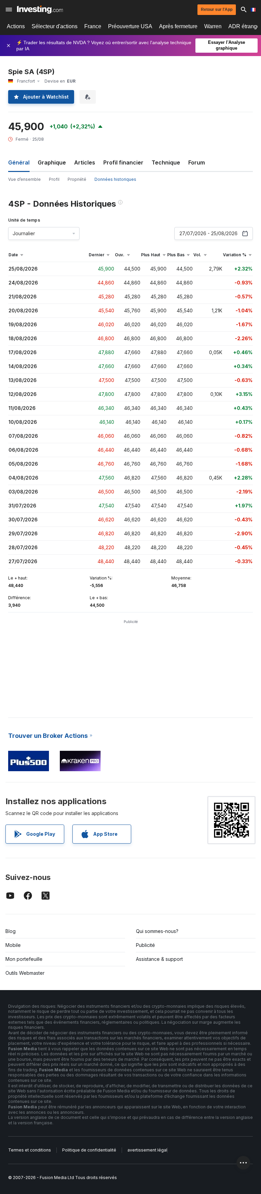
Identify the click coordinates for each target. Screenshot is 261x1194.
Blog (10, 931)
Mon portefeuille (23, 959)
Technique (166, 162)
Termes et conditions (29, 1150)
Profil (54, 179)
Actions (16, 26)
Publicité (145, 945)
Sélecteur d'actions (54, 26)
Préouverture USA (130, 26)
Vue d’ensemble (24, 179)
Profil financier (123, 162)
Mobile (13, 945)
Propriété (77, 179)
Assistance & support (159, 959)
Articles (84, 162)
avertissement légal (147, 1150)
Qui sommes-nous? (157, 931)
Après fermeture (178, 26)
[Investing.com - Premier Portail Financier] (40, 9)
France (92, 26)
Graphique (52, 162)
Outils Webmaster (25, 973)
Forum (196, 162)
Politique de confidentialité (89, 1150)
